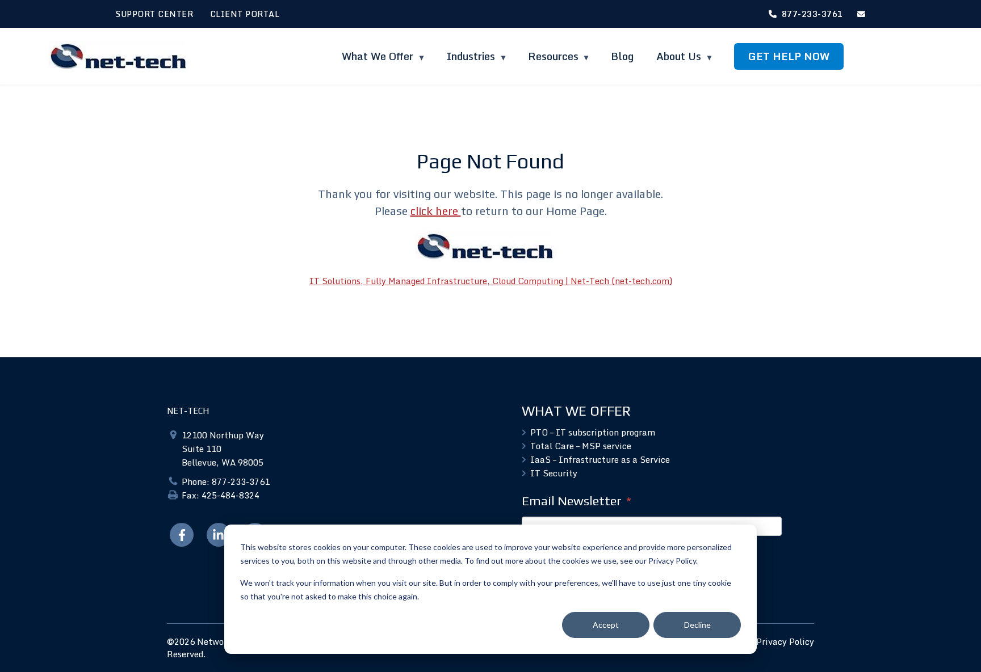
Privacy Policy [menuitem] (785, 641)
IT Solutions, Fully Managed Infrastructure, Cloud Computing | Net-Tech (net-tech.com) (490, 281)
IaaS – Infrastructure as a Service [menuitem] (600, 459)
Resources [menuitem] (553, 56)
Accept (606, 624)
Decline (697, 624)
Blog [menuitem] (622, 56)
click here (435, 210)
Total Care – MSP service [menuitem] (580, 446)
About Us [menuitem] (680, 56)
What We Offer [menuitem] (379, 56)
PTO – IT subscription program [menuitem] (592, 432)
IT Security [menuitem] (553, 473)
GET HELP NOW (788, 56)
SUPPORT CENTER (154, 13)
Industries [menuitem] (472, 56)
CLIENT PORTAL (245, 13)
